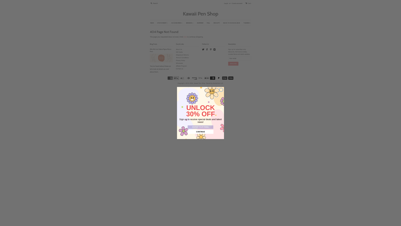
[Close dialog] (221, 90)
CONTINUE (200, 132)
